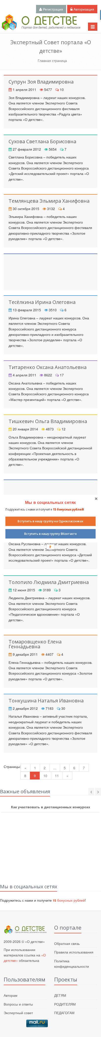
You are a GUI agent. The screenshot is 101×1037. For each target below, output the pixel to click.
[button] (50, 502)
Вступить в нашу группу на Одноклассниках (50, 521)
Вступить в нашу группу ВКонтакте (50, 534)
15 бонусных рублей (68, 509)
